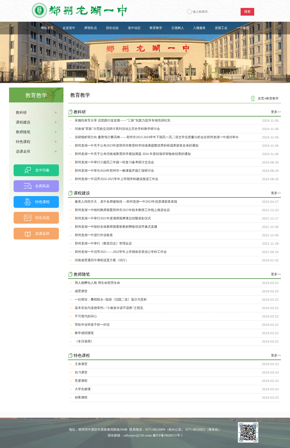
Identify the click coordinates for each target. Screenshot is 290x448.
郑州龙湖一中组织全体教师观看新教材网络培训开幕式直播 (116, 226)
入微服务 (199, 28)
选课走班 (42, 233)
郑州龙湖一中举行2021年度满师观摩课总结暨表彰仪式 (113, 218)
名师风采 (42, 186)
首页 (261, 98)
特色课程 (42, 202)
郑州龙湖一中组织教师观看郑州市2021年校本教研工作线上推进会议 (122, 210)
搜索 (247, 11)
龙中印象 (42, 170)
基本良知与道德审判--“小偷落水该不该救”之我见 (109, 308)
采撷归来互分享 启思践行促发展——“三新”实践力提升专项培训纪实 (122, 120)
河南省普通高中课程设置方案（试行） (102, 260)
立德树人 (177, 28)
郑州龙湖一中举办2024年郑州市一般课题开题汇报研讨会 (114, 170)
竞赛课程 (81, 380)
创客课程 (81, 397)
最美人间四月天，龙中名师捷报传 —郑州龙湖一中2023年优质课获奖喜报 (126, 201)
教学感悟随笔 (84, 333)
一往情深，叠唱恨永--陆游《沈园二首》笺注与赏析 (111, 299)
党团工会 (221, 28)
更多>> (276, 112)
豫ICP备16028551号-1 (168, 435)
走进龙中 (69, 28)
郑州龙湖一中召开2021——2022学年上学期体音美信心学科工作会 (121, 252)
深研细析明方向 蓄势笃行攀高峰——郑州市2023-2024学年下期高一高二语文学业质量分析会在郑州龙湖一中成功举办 (157, 137)
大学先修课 (83, 389)
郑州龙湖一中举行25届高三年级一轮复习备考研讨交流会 (114, 162)
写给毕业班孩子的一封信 (92, 324)
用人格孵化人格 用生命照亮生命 (97, 282)
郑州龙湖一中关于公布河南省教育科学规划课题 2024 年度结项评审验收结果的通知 (133, 154)
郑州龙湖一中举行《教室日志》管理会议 (103, 243)
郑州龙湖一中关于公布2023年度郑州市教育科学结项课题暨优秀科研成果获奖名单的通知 (136, 145)
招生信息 (112, 28)
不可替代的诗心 (86, 316)
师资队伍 (90, 28)
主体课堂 (81, 364)
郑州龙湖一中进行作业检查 (94, 235)
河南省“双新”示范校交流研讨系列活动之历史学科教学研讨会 (117, 128)
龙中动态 (134, 28)
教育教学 (156, 28)
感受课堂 (81, 291)
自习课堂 (81, 372)
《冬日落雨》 (84, 341)
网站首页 (47, 28)
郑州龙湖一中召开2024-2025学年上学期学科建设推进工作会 (116, 179)
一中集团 (243, 28)
